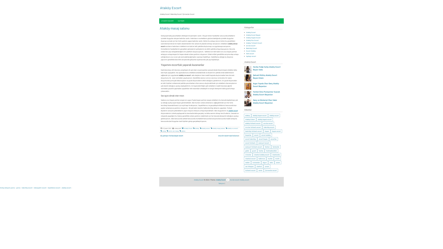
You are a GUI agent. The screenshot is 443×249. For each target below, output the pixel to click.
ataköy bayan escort (260, 115)
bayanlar (248, 135)
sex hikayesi (249, 166)
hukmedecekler (271, 151)
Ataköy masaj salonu (174, 28)
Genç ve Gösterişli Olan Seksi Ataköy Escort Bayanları (265, 101)
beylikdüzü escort (54, 188)
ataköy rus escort (233, 128)
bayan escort (276, 131)
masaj (164, 131)
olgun (265, 162)
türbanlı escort (250, 170)
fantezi (267, 147)
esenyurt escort (263, 143)
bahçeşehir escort (40, 188)
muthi (277, 158)
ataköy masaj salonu (219, 128)
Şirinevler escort (271, 170)
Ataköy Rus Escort (252, 40)
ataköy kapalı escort (265, 119)
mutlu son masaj (174, 131)
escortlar (274, 139)
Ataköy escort (244, 180)
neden (247, 162)
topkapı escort (251, 56)
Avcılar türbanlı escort (253, 127)
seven (278, 162)
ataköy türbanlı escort (252, 123)
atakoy (197, 128)
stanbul (259, 166)
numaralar (256, 162)
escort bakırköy (250, 139)
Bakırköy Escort (251, 48)
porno (18, 188)
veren (260, 170)
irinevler (248, 154)
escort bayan (263, 139)
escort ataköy (266, 135)
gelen (247, 151)
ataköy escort (206, 128)
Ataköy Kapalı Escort (253, 37)
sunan (267, 166)
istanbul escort (250, 158)
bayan (267, 131)
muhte (270, 158)
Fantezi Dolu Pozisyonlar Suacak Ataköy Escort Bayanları (266, 93)
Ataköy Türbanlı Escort (254, 43)
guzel (254, 151)
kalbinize (262, 158)
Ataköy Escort (170, 7)
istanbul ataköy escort (261, 154)
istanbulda (276, 154)
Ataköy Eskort (250, 119)
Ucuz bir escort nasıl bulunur (228, 135)
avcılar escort (250, 45)
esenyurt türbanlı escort (253, 147)
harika (261, 151)
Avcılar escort (234, 180)
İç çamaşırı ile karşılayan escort (172, 135)
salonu (183, 131)
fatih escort (250, 53)
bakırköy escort (269, 127)
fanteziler (276, 147)
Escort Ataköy (251, 51)
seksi (271, 162)
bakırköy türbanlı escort (253, 131)
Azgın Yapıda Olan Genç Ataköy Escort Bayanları (266, 85)
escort (256, 135)
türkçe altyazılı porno (7, 188)
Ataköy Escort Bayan (253, 35)
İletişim (181, 21)
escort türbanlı (250, 143)
